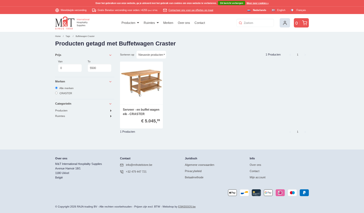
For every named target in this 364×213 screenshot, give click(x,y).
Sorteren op (127, 54)
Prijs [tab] (58, 54)
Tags (68, 36)
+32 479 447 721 (136, 171)
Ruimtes (60, 116)
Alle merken (66, 88)
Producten (61, 110)
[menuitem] (130, 23)
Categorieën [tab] (63, 103)
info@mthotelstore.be (139, 164)
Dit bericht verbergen (231, 3)
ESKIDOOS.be (187, 206)
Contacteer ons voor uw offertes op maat (191, 10)
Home (58, 36)
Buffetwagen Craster (85, 36)
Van (60, 61)
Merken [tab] (60, 81)
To (89, 61)
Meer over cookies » (258, 3)
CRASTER (65, 93)
